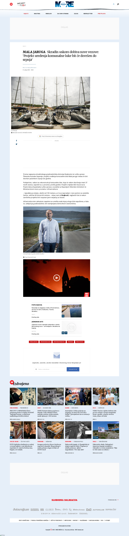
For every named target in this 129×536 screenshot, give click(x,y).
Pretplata (101, 13)
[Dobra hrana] (79, 509)
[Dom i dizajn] (89, 509)
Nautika (37, 13)
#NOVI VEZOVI (79, 342)
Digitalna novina (94, 520)
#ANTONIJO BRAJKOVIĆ (59, 342)
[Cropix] (45, 513)
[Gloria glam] (70, 509)
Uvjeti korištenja (24, 520)
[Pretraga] (118, 4)
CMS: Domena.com (79, 530)
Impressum (67, 520)
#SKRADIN (70, 342)
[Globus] (49, 509)
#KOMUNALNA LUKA (45, 342)
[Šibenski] (83, 513)
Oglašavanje (83, 520)
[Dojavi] (21, 4)
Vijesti (26, 13)
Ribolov (49, 13)
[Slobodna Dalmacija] (11, 4)
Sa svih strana (62, 13)
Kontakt (75, 520)
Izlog (76, 13)
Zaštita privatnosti (56, 520)
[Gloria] (65, 509)
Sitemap (107, 520)
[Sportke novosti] (42, 509)
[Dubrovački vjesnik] (59, 513)
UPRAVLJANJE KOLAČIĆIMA (64, 526)
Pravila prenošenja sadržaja (39, 520)
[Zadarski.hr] (73, 513)
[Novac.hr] (110, 509)
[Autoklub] (98, 509)
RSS (102, 520)
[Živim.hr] (58, 509)
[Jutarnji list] (21, 509)
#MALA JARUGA (33, 342)
